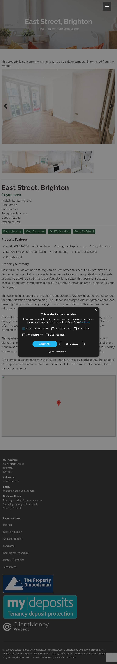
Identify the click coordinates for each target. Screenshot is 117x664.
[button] (58, 351)
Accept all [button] (45, 344)
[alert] (58, 332)
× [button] (96, 310)
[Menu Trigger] (107, 6)
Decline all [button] (72, 344)
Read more (85, 322)
